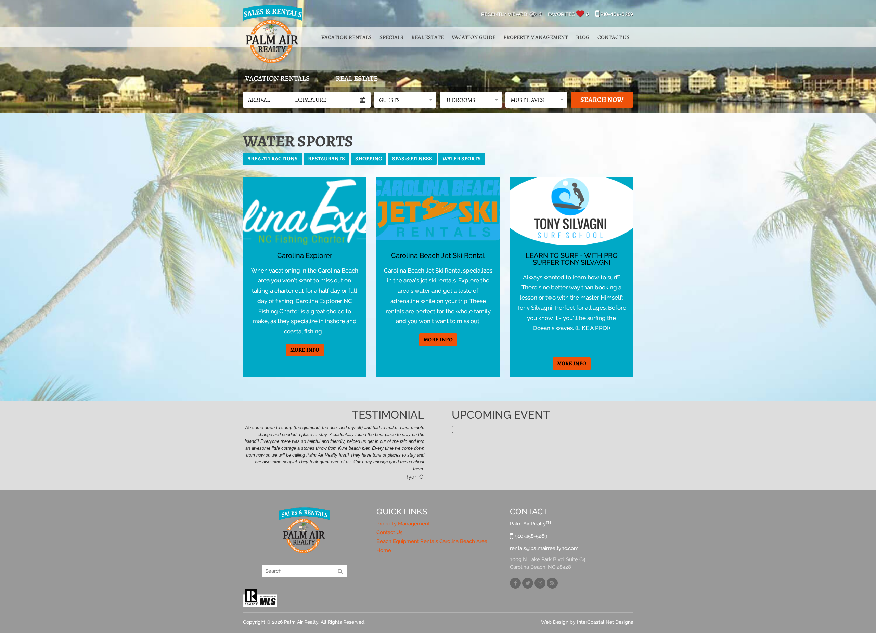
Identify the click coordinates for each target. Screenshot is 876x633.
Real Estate (427, 37)
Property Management (535, 37)
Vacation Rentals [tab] (277, 78)
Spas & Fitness (412, 158)
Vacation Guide (473, 37)
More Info (304, 350)
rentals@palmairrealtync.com (544, 548)
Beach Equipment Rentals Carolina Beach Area (431, 541)
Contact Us (613, 37)
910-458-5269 (616, 14)
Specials (391, 37)
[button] (405, 100)
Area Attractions (272, 158)
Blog (583, 37)
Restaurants (326, 158)
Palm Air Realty (272, 34)
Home (383, 550)
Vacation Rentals (346, 37)
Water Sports (461, 158)
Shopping (368, 158)
